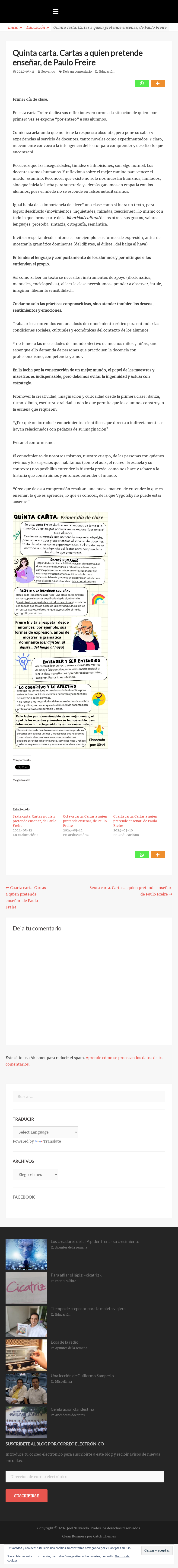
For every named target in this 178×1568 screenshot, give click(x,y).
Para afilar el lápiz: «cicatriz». (76, 1274)
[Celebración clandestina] (26, 1421)
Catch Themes (104, 1536)
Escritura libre (65, 1281)
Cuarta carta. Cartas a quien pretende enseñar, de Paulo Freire (135, 821)
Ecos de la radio (64, 1342)
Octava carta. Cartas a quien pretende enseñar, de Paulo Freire (85, 821)
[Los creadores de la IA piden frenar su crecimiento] (26, 1254)
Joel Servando (78, 1528)
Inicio (15, 27)
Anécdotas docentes (70, 1415)
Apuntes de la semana (71, 1247)
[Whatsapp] (142, 83)
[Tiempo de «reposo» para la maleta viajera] (26, 1321)
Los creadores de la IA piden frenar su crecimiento (95, 1241)
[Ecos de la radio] (26, 1354)
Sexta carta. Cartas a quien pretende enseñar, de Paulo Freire (35, 821)
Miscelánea (63, 1382)
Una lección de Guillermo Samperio (82, 1375)
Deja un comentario (77, 72)
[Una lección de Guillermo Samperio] (26, 1388)
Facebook (24, 1196)
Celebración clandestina (72, 1409)
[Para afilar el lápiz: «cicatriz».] (26, 1287)
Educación (37, 27)
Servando (48, 72)
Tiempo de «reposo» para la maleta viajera (88, 1308)
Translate (52, 1141)
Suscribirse (26, 1496)
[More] (158, 83)
